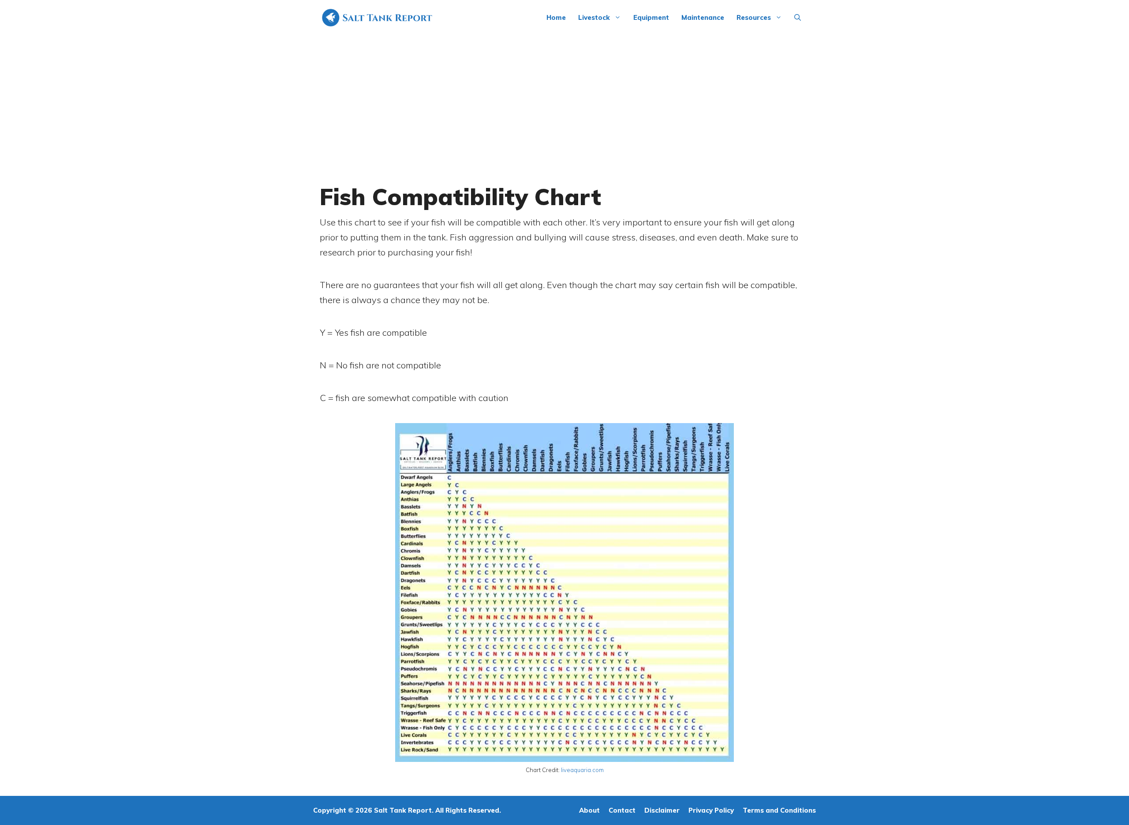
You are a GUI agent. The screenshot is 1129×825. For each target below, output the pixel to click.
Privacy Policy (711, 810)
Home (556, 17)
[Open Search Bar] (797, 17)
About (589, 810)
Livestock (594, 17)
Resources (753, 17)
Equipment (651, 17)
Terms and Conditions (779, 810)
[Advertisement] (564, 101)
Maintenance (702, 17)
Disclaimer (662, 810)
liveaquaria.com (582, 769)
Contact (622, 810)
